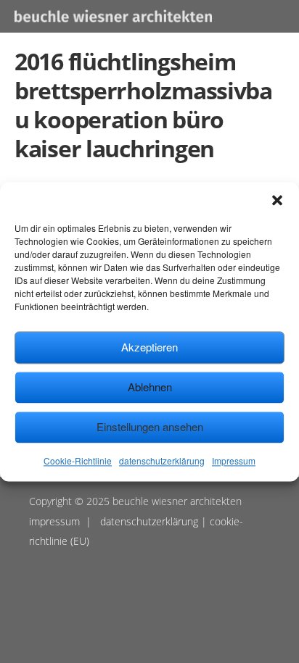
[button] (277, 200)
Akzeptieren (149, 346)
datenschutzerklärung (162, 460)
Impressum (233, 460)
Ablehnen (150, 386)
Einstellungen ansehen (150, 426)
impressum (54, 521)
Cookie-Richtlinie (78, 460)
